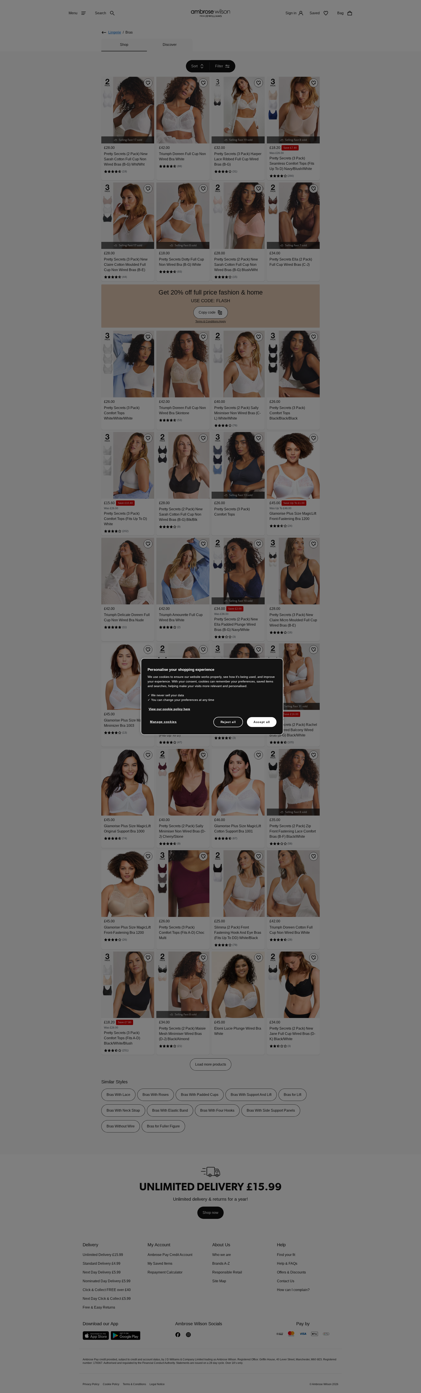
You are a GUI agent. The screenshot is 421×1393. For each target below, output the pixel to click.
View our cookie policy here (167, 708)
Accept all (261, 721)
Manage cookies (162, 721)
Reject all (228, 721)
